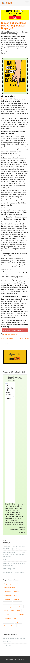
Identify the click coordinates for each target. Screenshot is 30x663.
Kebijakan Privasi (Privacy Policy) (14, 638)
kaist (12, 610)
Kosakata (6, 614)
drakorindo (17, 599)
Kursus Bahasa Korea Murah (15, 330)
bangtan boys (8, 584)
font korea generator (9, 606)
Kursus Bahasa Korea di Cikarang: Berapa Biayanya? (13, 25)
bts (23, 591)
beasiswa (17, 584)
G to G (20, 606)
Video (5, 626)
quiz (15, 618)
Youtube (13, 626)
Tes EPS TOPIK (8, 622)
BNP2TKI (16, 591)
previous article (7, 338)
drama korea (7, 603)
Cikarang (4, 99)
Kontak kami (7, 642)
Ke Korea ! (6, 560)
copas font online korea (10, 595)
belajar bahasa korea (9, 587)
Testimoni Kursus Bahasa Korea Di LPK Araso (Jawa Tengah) (14, 548)
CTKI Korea (7, 599)
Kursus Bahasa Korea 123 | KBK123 (15, 659)
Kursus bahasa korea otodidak (13, 572)
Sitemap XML (7, 645)
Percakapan (7, 618)
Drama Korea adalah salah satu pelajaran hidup (14, 564)
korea (18, 610)
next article (24, 338)
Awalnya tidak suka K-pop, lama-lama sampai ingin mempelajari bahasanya (14, 554)
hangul (6, 610)
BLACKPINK (7, 591)
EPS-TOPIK (17, 603)
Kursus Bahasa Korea (10, 334)
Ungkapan (18, 622)
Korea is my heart (9, 569)
